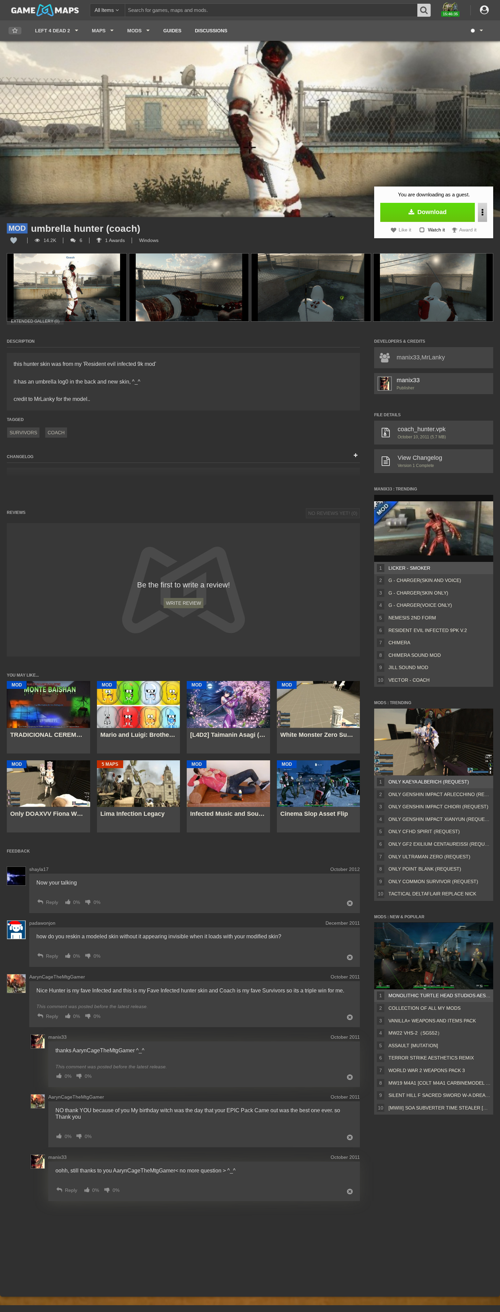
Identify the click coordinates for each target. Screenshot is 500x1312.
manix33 (408, 380)
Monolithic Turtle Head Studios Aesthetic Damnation (439, 995)
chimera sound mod (414, 655)
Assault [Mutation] (413, 1045)
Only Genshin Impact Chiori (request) (438, 806)
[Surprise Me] (476, 30)
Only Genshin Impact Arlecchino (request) (439, 794)
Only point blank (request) (424, 869)
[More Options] (482, 212)
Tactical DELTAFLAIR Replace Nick (432, 893)
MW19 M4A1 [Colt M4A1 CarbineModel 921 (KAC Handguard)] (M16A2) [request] (439, 1083)
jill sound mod (408, 667)
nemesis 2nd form (412, 617)
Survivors (23, 432)
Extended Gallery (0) (35, 321)
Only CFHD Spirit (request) (424, 831)
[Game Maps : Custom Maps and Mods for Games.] (45, 10)
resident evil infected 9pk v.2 (427, 630)
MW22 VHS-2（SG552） (415, 1033)
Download (431, 212)
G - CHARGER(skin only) (418, 593)
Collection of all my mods (424, 1008)
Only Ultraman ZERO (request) (429, 856)
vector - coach (409, 680)
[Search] (424, 10)
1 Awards (114, 240)
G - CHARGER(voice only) (420, 605)
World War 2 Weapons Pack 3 (426, 1070)
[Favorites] (15, 31)
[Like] (13, 240)
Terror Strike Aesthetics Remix (431, 1057)
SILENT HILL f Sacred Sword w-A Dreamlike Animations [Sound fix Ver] (439, 1095)
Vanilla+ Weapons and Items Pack (432, 1020)
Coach (56, 432)
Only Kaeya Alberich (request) (428, 781)
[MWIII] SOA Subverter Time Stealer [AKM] (439, 1108)
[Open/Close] (355, 456)
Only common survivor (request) (433, 881)
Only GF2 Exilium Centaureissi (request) (439, 844)
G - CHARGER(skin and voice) (424, 580)
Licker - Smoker (409, 568)
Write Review (183, 603)
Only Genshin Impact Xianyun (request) (439, 819)
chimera (399, 642)
